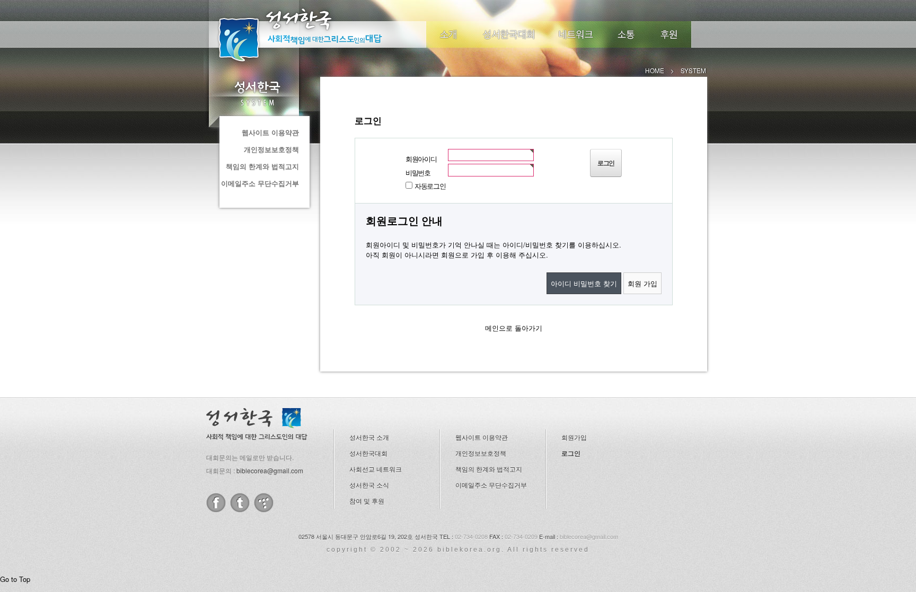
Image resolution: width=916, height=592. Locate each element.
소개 (448, 34)
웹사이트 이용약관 (270, 132)
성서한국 (315, 34)
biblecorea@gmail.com (269, 470)
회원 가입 (642, 283)
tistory (264, 503)
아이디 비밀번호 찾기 (584, 283)
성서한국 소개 (369, 436)
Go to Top (15, 579)
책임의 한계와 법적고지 (262, 166)
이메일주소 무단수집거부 (260, 183)
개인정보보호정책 (271, 149)
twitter (240, 503)
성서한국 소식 (369, 484)
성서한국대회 (509, 34)
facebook (216, 503)
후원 (669, 34)
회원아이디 (421, 159)
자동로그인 (430, 186)
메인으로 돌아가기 (513, 328)
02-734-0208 (471, 536)
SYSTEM (257, 93)
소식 (626, 34)
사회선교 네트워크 (375, 468)
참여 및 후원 (366, 500)
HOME (654, 70)
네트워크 (576, 34)
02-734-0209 (521, 536)
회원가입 (574, 436)
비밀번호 (418, 172)
